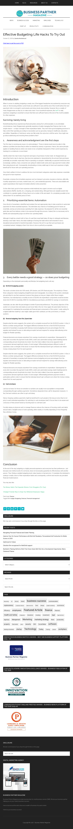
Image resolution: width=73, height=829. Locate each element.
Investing (38, 615)
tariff (56, 110)
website (54, 629)
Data (36, 605)
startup (19, 629)
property (7, 624)
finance (48, 610)
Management (16, 619)
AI (11, 601)
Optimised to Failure (9, 542)
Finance (12, 496)
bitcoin (16, 601)
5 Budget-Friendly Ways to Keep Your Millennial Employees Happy (23, 492)
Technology (30, 629)
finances (23, 498)
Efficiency (7, 610)
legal (53, 615)
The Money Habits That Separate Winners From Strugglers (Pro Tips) (24, 487)
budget (13, 498)
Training (48, 629)
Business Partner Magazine (36, 13)
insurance (30, 615)
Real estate (15, 624)
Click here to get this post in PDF (13, 43)
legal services (61, 615)
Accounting (6, 601)
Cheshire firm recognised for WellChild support (17, 545)
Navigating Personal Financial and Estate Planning (18, 533)
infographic (22, 615)
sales (21, 624)
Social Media (42, 624)
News (52, 619)
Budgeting (18, 498)
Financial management (33, 498)
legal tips (6, 619)
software (52, 624)
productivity (60, 619)
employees (16, 610)
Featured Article (33, 610)
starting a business (9, 629)
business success (36, 600)
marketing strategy (42, 619)
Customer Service (20, 605)
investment (46, 615)
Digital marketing (51, 605)
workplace (62, 629)
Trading (41, 629)
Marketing (27, 619)
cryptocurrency (8, 605)
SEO (34, 624)
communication (53, 601)
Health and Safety (10, 615)
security (28, 624)
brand (22, 601)
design (42, 605)
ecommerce (60, 605)
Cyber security (29, 605)
